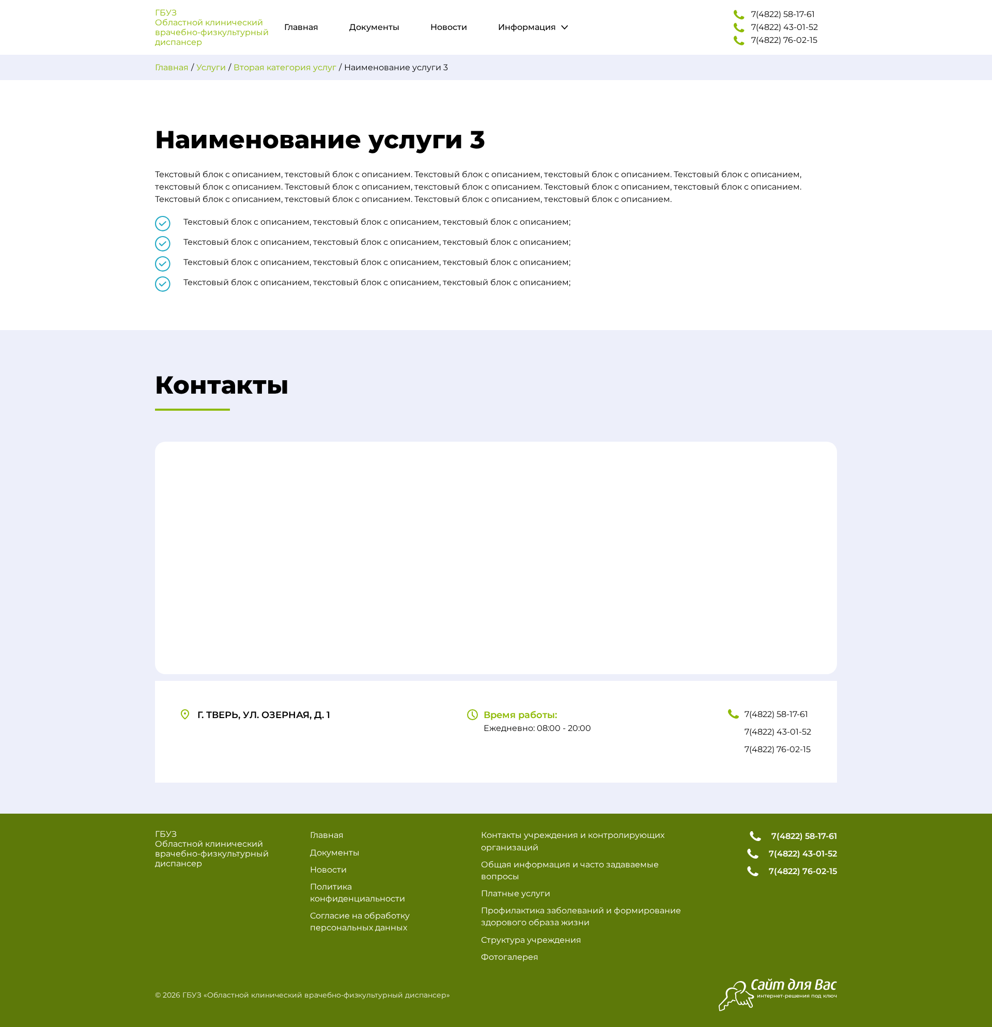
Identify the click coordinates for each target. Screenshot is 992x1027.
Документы (374, 27)
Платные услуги (515, 893)
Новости (448, 27)
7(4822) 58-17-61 (783, 14)
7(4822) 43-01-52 (784, 27)
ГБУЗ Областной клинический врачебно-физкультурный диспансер (212, 27)
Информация (527, 27)
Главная (301, 27)
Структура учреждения (531, 940)
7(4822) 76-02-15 (784, 40)
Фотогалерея (509, 957)
